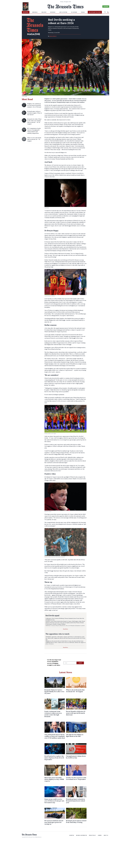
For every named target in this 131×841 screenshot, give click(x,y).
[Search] (105, 12)
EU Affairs (74, 12)
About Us (106, 835)
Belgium (44, 12)
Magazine (25, 12)
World (83, 12)
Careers (100, 835)
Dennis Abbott (53, 36)
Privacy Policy (92, 835)
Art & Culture (63, 12)
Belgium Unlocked (95, 12)
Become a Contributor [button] (81, 835)
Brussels (34, 12)
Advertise (71, 835)
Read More (65, 629)
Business (52, 12)
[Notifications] (107, 12)
